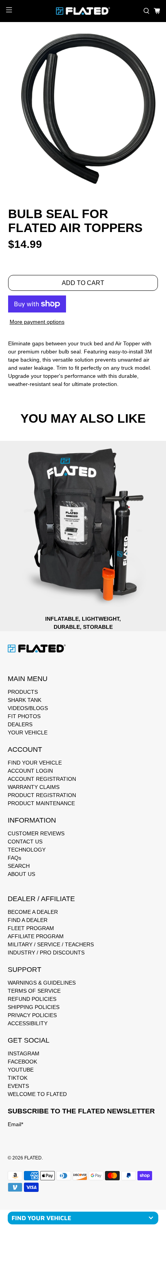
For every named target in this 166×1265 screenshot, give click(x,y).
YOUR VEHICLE (27, 732)
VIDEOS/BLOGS (28, 708)
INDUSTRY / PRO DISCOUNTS (46, 952)
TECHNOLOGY (27, 850)
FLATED (33, 1157)
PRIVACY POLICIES (32, 1015)
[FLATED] (83, 11)
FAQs (14, 858)
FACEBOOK (22, 1061)
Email (15, 1124)
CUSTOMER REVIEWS (36, 833)
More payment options (37, 322)
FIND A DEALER (27, 920)
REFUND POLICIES (32, 999)
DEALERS (20, 724)
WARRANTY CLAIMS (33, 787)
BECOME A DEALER (33, 912)
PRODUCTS (23, 692)
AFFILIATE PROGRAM (36, 936)
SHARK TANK (24, 700)
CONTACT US (25, 841)
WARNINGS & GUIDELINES (42, 983)
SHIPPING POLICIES (33, 1007)
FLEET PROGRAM (31, 928)
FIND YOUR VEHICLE (35, 763)
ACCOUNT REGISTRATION (42, 779)
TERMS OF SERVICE (34, 991)
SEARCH (19, 866)
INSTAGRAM (23, 1053)
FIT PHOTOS (24, 716)
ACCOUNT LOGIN (30, 771)
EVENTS (18, 1086)
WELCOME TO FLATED (37, 1094)
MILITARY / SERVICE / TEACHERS (51, 944)
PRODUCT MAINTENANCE (41, 803)
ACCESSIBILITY (27, 1023)
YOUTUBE (21, 1070)
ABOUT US (21, 874)
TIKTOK (17, 1078)
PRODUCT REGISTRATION (42, 795)
